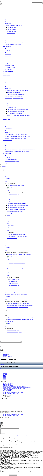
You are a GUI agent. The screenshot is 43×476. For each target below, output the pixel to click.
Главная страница (6, 354)
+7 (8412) (3, 6)
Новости (4, 337)
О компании (5, 7)
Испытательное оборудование (8, 383)
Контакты (4, 339)
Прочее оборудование (7, 390)
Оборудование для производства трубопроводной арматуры (14, 386)
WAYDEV (2, 419)
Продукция (5, 8)
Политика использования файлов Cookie (10, 393)
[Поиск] (21, 342)
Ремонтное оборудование (7, 356)
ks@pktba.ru (2, 400)
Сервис (4, 9)
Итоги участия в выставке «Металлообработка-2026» (32, 364)
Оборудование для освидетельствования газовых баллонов (14, 388)
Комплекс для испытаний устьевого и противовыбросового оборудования (17, 387)
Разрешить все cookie (4, 447)
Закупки (4, 336)
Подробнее (2, 364)
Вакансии (4, 338)
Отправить (2, 433)
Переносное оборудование (8, 385)
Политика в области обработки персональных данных (13, 392)
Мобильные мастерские (7, 389)
